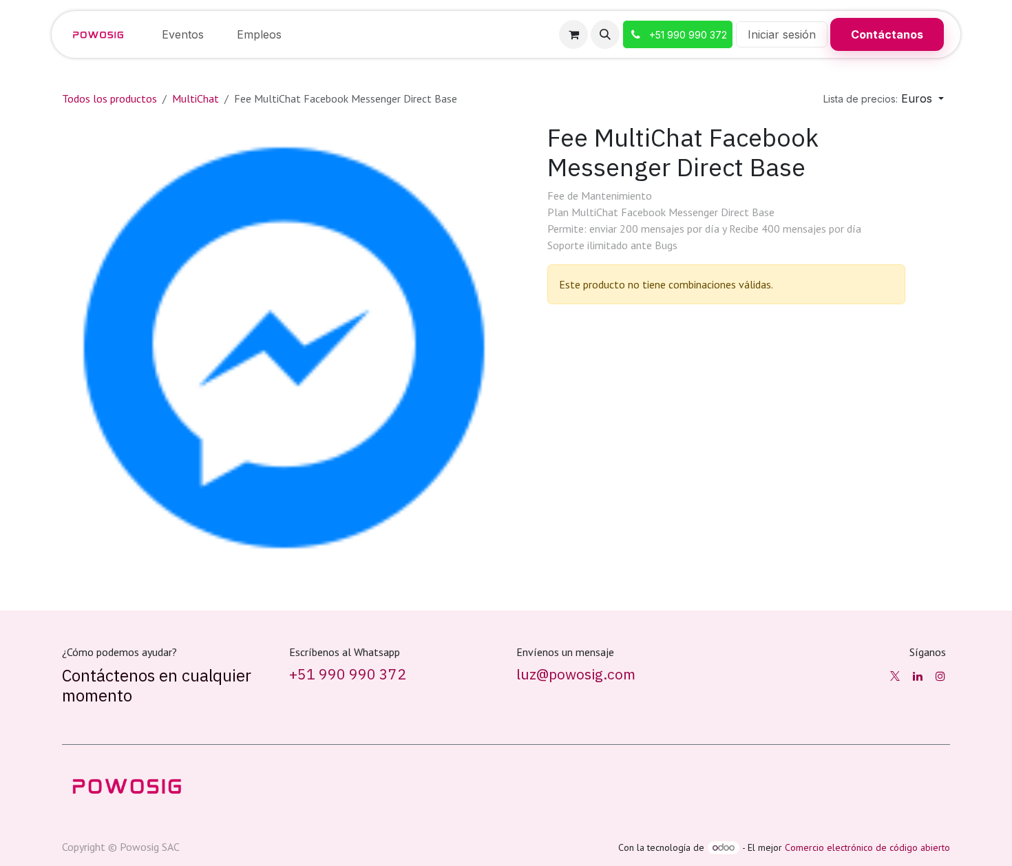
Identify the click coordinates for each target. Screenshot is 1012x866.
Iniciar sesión (782, 34)
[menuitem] (182, 34)
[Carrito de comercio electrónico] (573, 34)
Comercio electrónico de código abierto (867, 847)
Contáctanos (887, 34)
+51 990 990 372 (347, 674)
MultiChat (195, 98)
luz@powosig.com (575, 674)
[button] (605, 34)
